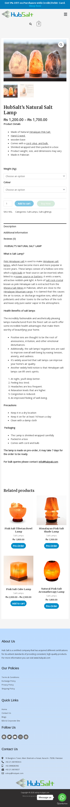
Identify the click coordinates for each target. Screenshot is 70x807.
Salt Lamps (32, 211)
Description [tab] (10, 226)
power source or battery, (29, 276)
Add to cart (24, 203)
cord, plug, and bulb (37, 143)
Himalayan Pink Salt (40, 131)
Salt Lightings (45, 211)
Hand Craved (18, 135)
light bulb (17, 272)
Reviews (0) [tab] (10, 238)
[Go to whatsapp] (62, 797)
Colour (7, 182)
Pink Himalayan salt (14, 261)
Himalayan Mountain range (18, 291)
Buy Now (46, 203)
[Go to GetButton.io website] (62, 804)
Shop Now (35, 5)
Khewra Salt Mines (13, 287)
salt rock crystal (54, 280)
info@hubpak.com (48, 461)
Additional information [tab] (16, 232)
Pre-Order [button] (18, 545)
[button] (65, 14)
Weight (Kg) (10, 168)
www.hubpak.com (42, 657)
